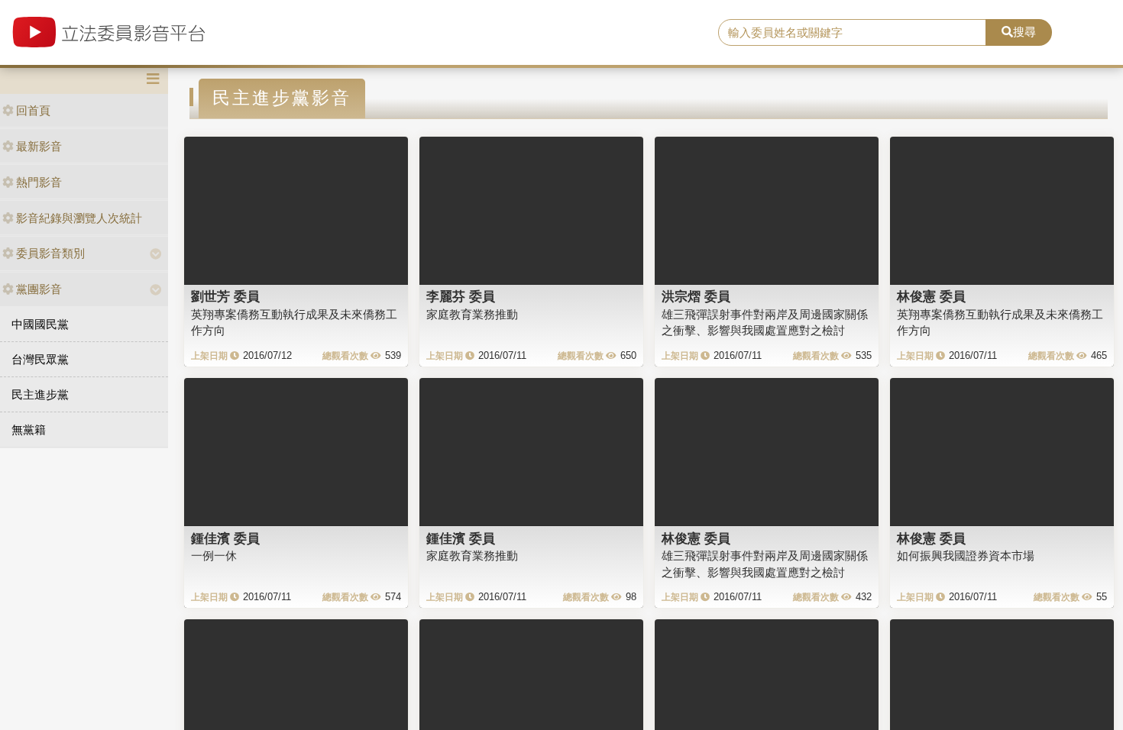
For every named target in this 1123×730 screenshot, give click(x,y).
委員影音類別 (50, 253)
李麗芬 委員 (460, 296)
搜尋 (1024, 31)
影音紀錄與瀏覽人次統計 (79, 218)
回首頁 (33, 110)
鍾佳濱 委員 (225, 538)
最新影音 (39, 146)
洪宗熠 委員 (696, 296)
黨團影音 (39, 289)
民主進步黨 (40, 394)
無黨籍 (28, 429)
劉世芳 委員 (225, 296)
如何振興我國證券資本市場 (965, 555)
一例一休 (214, 555)
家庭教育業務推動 (472, 314)
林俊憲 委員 (931, 296)
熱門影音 (39, 182)
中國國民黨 (40, 324)
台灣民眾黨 (40, 359)
